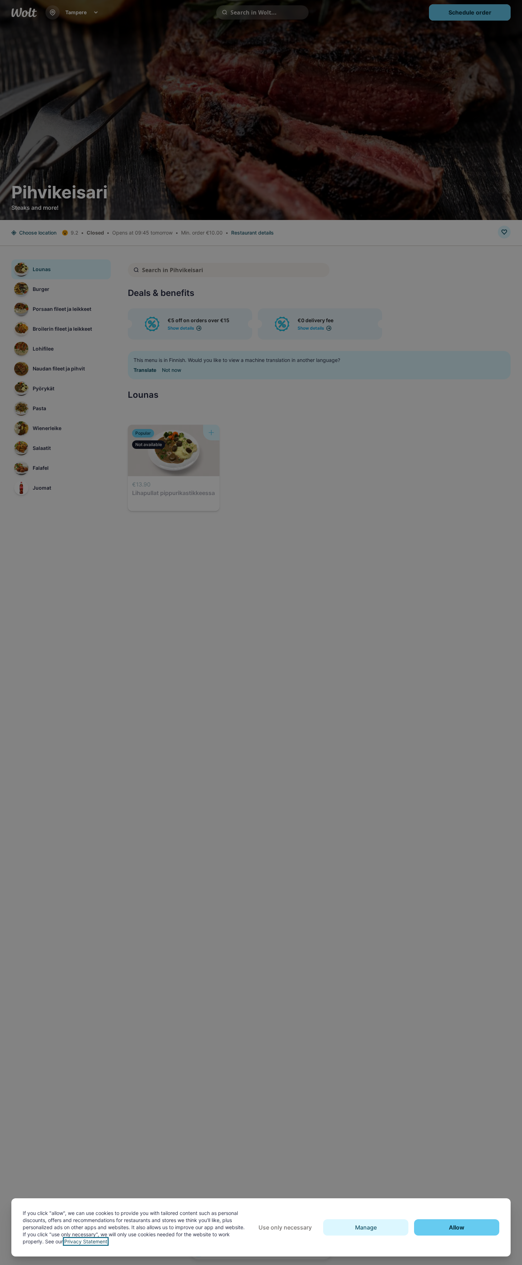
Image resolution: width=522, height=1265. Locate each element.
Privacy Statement (85, 1241)
